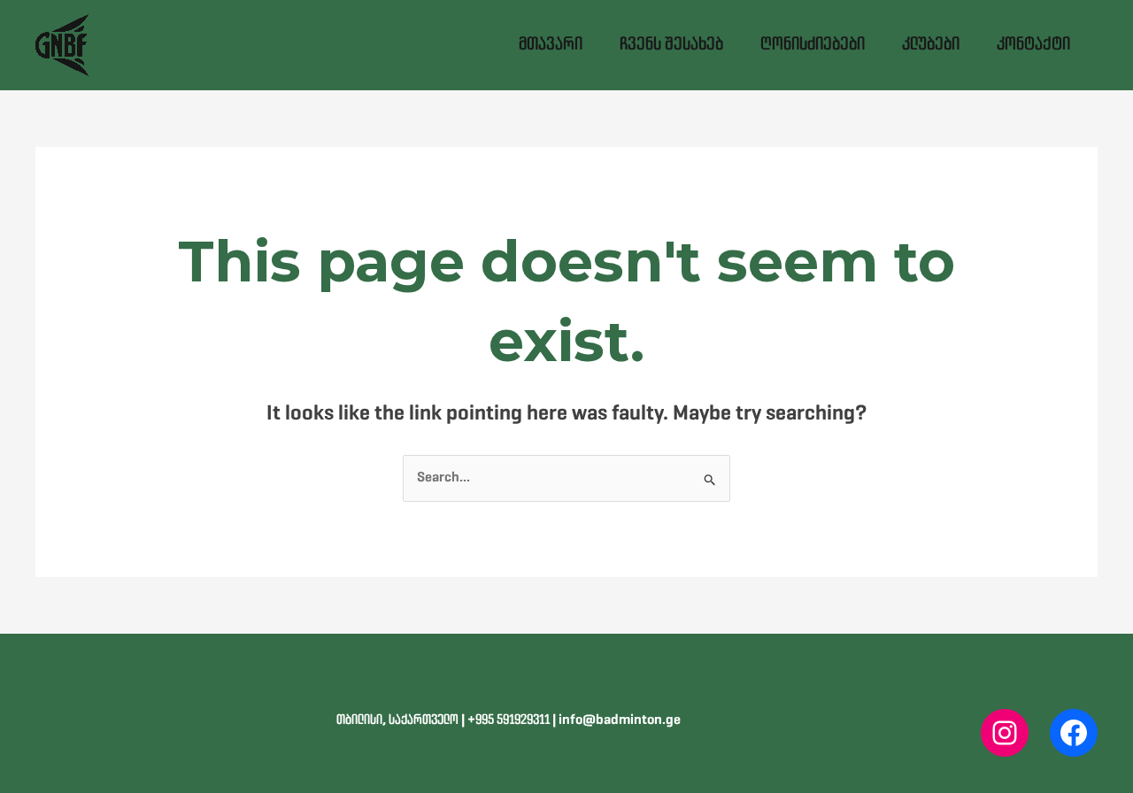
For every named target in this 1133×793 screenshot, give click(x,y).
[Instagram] (1005, 733)
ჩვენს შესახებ (671, 44)
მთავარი (550, 44)
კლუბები (931, 44)
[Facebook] (1074, 733)
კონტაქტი (1033, 44)
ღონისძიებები (812, 44)
